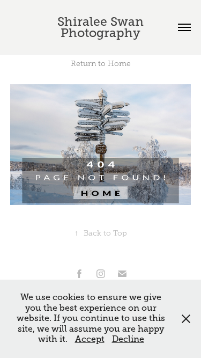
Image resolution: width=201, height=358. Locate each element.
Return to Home (101, 64)
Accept (90, 339)
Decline (128, 339)
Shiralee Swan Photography (102, 27)
